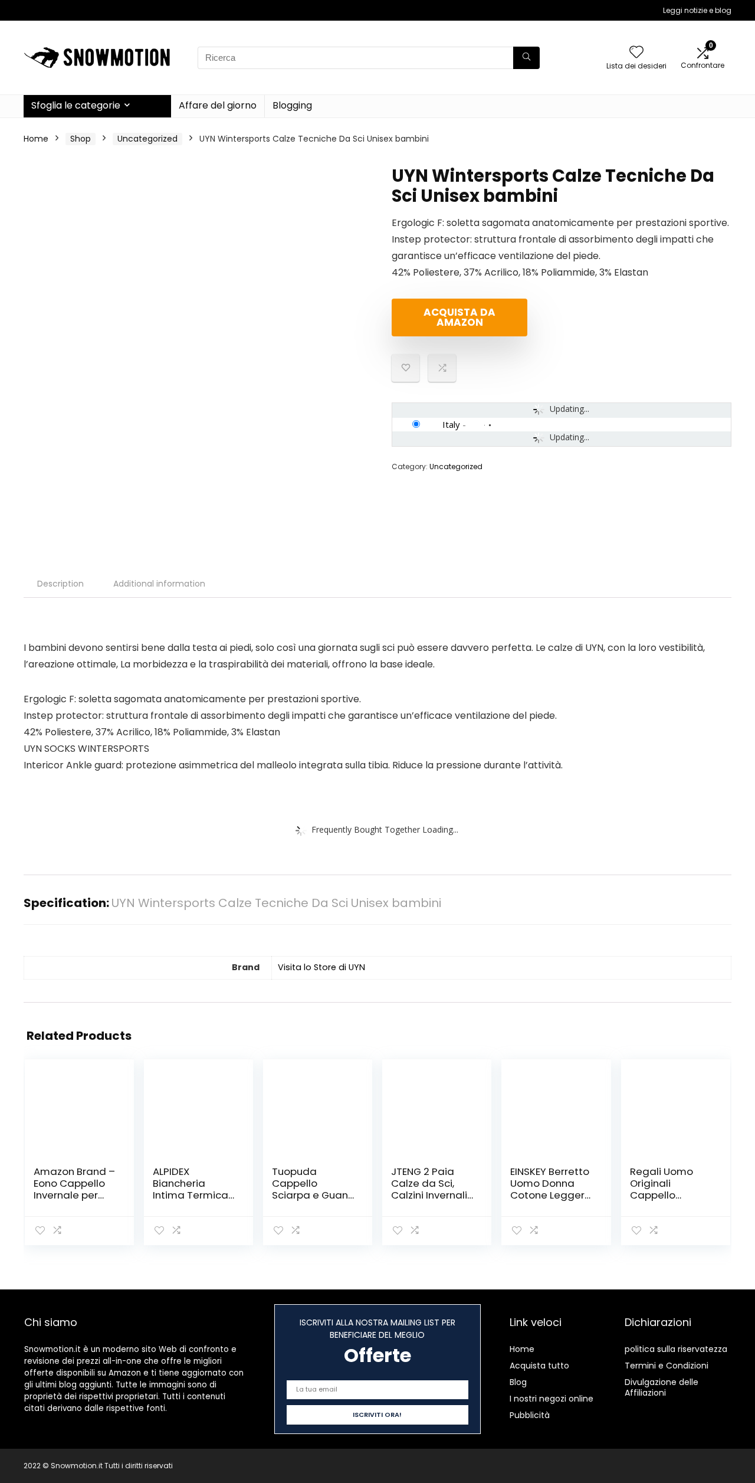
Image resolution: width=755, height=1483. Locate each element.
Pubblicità (530, 1415)
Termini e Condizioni (666, 1365)
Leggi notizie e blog (697, 10)
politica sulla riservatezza (676, 1349)
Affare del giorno (218, 105)
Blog (518, 1382)
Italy (451, 424)
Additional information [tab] (159, 584)
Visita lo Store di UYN (321, 967)
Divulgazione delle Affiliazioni (661, 1387)
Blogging (292, 105)
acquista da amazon (459, 317)
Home (36, 139)
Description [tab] (60, 584)
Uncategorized (147, 139)
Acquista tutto (539, 1365)
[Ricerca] (526, 58)
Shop (80, 139)
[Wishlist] (636, 53)
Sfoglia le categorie (75, 105)
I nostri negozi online (551, 1399)
